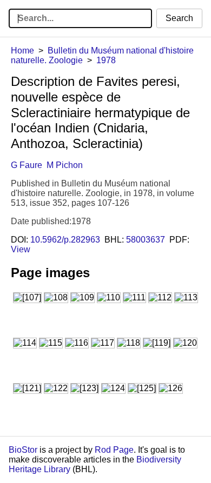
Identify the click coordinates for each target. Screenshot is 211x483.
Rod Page (114, 449)
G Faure (26, 165)
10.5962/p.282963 (65, 239)
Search (179, 18)
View (20, 249)
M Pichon (65, 165)
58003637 (145, 239)
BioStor (23, 449)
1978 (106, 60)
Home (22, 50)
